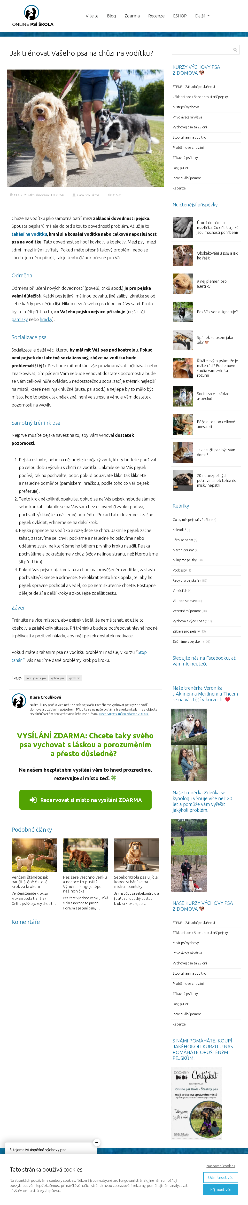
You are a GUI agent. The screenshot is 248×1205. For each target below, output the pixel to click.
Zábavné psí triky (185, 158)
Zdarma (132, 15)
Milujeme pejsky (185, 560)
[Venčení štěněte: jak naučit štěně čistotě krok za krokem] (34, 855)
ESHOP (180, 15)
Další (200, 15)
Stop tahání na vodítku (189, 137)
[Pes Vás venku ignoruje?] (183, 312)
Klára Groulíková (88, 195)
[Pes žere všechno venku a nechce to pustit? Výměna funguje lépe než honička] (85, 855)
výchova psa (57, 678)
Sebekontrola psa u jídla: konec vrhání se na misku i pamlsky (136, 882)
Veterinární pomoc (187, 611)
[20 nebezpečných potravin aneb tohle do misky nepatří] (183, 480)
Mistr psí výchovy (186, 107)
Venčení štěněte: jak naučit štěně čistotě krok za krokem (30, 882)
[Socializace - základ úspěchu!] (183, 396)
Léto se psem (183, 540)
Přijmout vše (220, 1189)
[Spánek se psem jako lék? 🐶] (183, 340)
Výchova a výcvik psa (188, 621)
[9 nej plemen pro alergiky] (183, 284)
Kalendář (179, 530)
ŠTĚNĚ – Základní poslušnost (194, 87)
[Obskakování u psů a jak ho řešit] (183, 255)
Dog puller (180, 168)
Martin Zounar (183, 550)
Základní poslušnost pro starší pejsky (200, 97)
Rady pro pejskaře (186, 580)
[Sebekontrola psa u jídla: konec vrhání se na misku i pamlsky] (136, 855)
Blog (111, 15)
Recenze (156, 15)
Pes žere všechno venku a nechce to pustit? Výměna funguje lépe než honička (85, 884)
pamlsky (20, 319)
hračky (46, 319)
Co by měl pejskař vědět (191, 520)
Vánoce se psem (185, 601)
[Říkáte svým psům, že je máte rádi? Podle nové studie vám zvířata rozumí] (183, 368)
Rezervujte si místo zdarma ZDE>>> (124, 713)
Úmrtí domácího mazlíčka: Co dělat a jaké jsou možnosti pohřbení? (218, 227)
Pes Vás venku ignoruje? (217, 312)
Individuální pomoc (187, 178)
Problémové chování (188, 147)
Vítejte (92, 15)
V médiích (180, 591)
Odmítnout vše (220, 1177)
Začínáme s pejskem (187, 641)
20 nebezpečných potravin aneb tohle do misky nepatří (216, 480)
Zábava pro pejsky (186, 631)
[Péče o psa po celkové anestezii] (183, 424)
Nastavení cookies (221, 1166)
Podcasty (180, 570)
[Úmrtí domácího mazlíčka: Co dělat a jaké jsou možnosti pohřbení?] (183, 227)
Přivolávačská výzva (187, 117)
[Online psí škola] (33, 16)
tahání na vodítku (29, 234)
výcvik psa (74, 678)
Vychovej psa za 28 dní (190, 127)
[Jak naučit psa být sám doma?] (183, 452)
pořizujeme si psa (36, 678)
